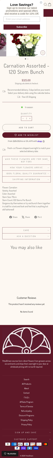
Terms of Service (26, 406)
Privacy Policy (26, 424)
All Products (26, 383)
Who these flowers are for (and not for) (26, 160)
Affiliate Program (26, 402)
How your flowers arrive (26, 167)
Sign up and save (26, 432)
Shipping (18, 83)
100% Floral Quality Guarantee (26, 173)
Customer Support (26, 439)
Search (26, 379)
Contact (26, 392)
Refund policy (26, 410)
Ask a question (26, 236)
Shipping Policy (26, 420)
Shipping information (26, 179)
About (26, 388)
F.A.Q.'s (26, 397)
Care (26, 230)
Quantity (26, 113)
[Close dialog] (41, 2)
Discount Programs (26, 415)
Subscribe (21, 27)
